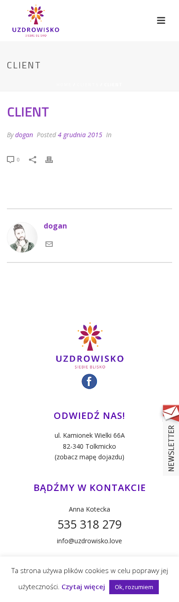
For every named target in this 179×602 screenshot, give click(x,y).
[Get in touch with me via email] (49, 245)
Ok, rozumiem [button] (134, 587)
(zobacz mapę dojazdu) (89, 456)
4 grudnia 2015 (80, 134)
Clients (88, 84)
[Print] (53, 158)
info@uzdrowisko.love (89, 540)
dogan (24, 134)
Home (64, 84)
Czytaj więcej (83, 586)
